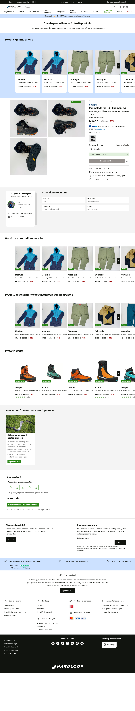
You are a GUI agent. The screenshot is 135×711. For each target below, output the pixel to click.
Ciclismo (84, 11)
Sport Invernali (73, 12)
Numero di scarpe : (97, 145)
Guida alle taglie (122, 145)
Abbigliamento (8, 11)
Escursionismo (34, 11)
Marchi (119, 11)
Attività (95, 11)
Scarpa (93, 105)
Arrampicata (60, 11)
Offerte (129, 11)
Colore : (94, 132)
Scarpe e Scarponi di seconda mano (113, 101)
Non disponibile (106, 161)
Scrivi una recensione (96, 117)
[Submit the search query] (114, 7)
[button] (28, 118)
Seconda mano (109, 12)
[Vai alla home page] (90, 101)
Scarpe (21, 11)
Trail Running (47, 12)
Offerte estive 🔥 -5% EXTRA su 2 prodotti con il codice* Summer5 (68, 16)
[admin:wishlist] (127, 161)
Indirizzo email (83, 538)
